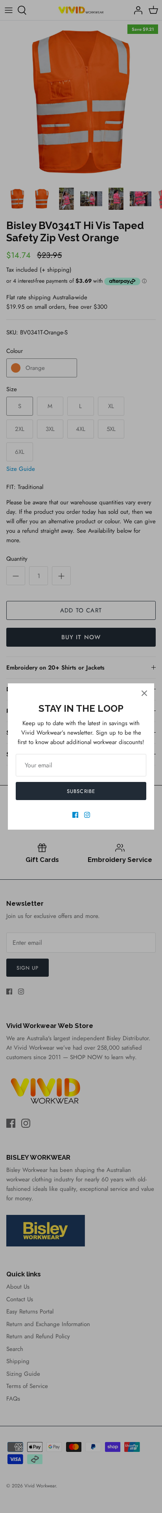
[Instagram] (87, 815)
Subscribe (81, 791)
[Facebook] (75, 815)
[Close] (144, 693)
